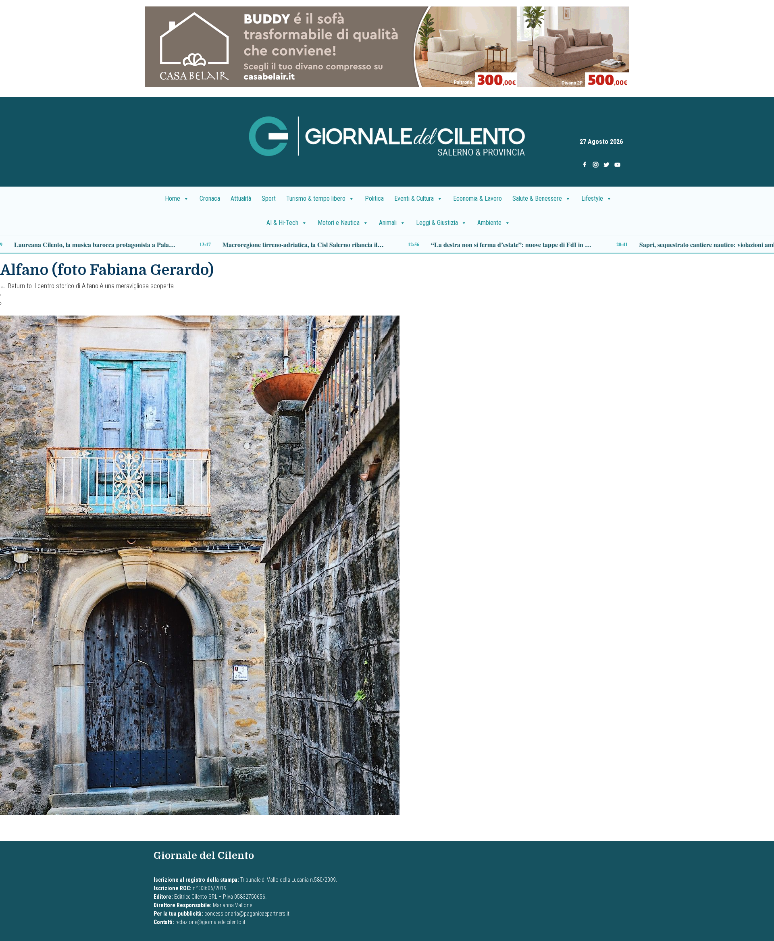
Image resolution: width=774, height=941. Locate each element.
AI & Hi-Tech (282, 222)
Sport (269, 198)
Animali (388, 222)
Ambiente (489, 222)
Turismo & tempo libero (315, 198)
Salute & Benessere (537, 198)
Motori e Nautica (339, 222)
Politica (374, 198)
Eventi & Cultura (414, 198)
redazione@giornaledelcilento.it (210, 922)
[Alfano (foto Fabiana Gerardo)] (199, 565)
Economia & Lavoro (477, 198)
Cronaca (210, 198)
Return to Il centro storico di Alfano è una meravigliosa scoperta (87, 286)
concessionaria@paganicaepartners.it (246, 913)
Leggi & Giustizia (437, 222)
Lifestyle (592, 198)
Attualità (241, 198)
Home (172, 198)
